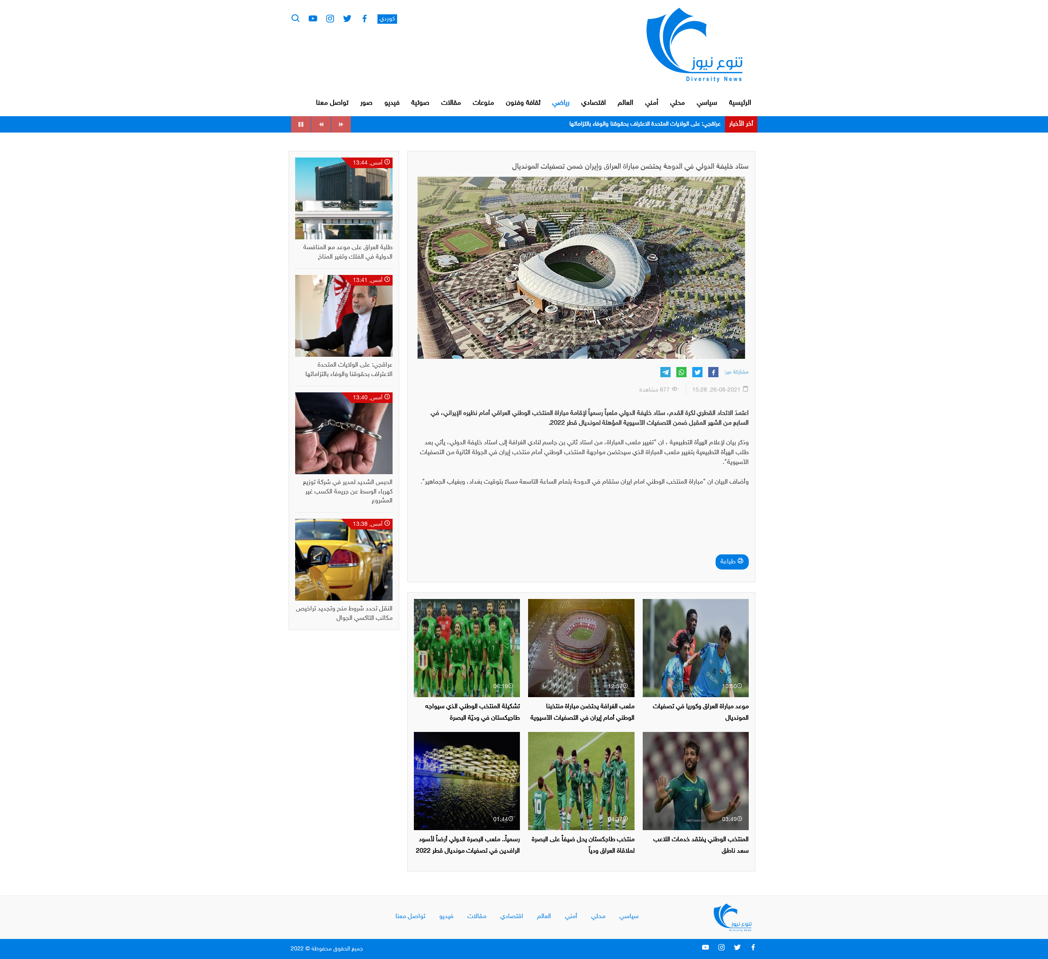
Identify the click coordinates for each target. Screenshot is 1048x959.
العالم (625, 103)
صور (366, 103)
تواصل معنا (332, 103)
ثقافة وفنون (523, 103)
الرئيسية (740, 103)
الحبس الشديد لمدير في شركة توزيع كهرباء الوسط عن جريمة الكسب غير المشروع (625, 124)
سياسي (707, 103)
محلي (677, 103)
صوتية (420, 103)
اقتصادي (593, 103)
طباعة (728, 562)
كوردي (387, 19)
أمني (651, 103)
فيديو (392, 103)
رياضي (560, 103)
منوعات (483, 103)
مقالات (451, 103)
